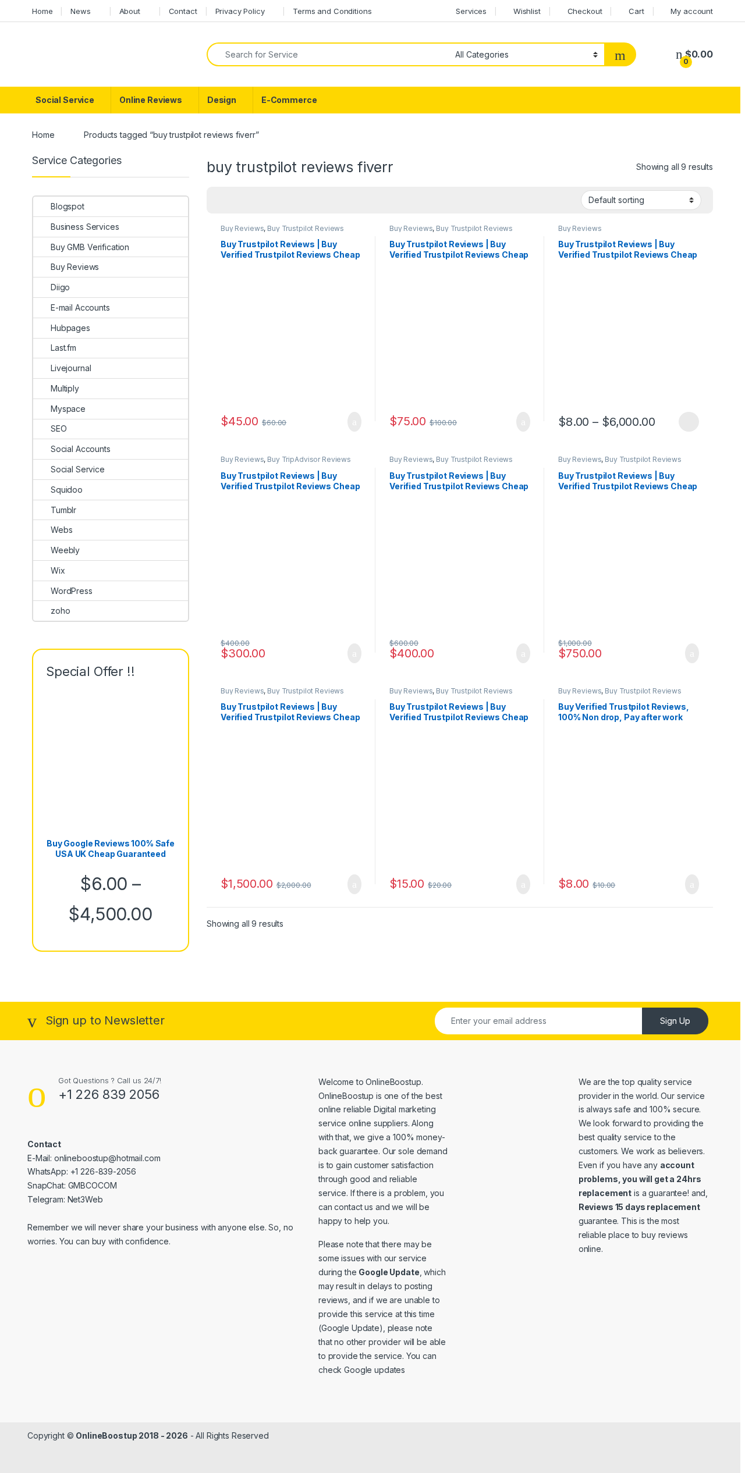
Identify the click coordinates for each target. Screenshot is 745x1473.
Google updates (374, 1370)
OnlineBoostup (393, 1082)
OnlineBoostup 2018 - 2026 (132, 1435)
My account (691, 11)
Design (221, 100)
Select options (685, 422)
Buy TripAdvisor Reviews (309, 459)
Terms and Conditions (332, 11)
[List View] (256, 200)
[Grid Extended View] (239, 200)
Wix (58, 570)
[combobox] (328, 54)
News (80, 11)
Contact (183, 11)
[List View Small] (273, 200)
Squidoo (67, 489)
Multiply (65, 388)
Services (471, 11)
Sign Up (675, 1021)
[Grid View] (222, 200)
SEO (59, 428)
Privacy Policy (240, 11)
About (129, 11)
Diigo (60, 287)
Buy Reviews (242, 228)
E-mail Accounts (80, 307)
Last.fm (63, 348)
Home (42, 11)
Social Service (65, 100)
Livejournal (71, 368)
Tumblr (63, 510)
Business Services (85, 227)
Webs (61, 530)
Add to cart (353, 422)
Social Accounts (81, 449)
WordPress (72, 591)
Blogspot (67, 206)
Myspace (68, 409)
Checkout (584, 11)
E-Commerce (289, 100)
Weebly (65, 550)
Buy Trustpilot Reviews (305, 228)
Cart (636, 11)
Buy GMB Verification (90, 247)
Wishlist (527, 11)
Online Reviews (150, 100)
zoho (60, 610)
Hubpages (70, 328)
